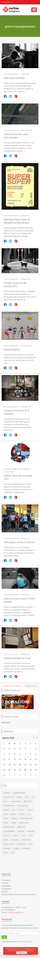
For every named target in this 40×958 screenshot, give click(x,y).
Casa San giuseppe (22, 805)
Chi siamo (6, 880)
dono (29, 814)
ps (33, 955)
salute (30, 844)
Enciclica (5, 822)
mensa (31, 835)
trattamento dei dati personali (24, 941)
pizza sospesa (15, 840)
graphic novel (21, 827)
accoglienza (6, 793)
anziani (27, 797)
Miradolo (5, 840)
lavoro (24, 835)
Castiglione (6, 810)
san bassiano (6, 848)
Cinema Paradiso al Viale (17, 658)
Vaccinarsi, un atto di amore (19, 542)
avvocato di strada (15, 801)
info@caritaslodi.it (15, 912)
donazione (13, 814)
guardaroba (21, 831)
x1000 (5, 891)
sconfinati (16, 848)
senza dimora (26, 848)
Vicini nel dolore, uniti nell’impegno (16, 136)
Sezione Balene (12, 349)
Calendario (6, 886)
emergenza (14, 818)
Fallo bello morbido (14, 77)
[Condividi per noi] (18, 701)
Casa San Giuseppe (11, 469)
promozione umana (8, 844)
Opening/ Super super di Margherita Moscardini (17, 221)
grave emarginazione (11, 74)
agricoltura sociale (8, 797)
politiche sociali (26, 840)
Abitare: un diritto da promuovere (15, 284)
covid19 (5, 814)
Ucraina (5, 852)
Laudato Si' (16, 835)
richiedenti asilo (21, 844)
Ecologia (5, 818)
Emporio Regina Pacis (26, 818)
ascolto (5, 801)
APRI (33, 797)
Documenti (6, 888)
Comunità (20, 810)
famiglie (14, 822)
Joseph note (6, 835)
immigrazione (31, 831)
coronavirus (30, 810)
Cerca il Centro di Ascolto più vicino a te (19, 894)
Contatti (5, 883)
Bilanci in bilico (28, 801)
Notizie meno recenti (12, 686)
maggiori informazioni (26, 950)
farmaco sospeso (23, 822)
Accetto (22, 953)
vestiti (12, 852)
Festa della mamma (8, 827)
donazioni (22, 814)
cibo (13, 810)
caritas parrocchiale (8, 805)
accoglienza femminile (19, 793)
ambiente (19, 797)
